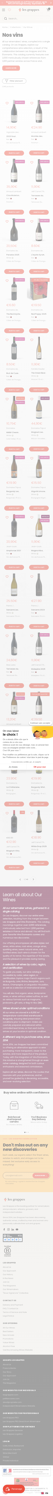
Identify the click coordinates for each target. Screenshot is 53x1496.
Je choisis (13, 767)
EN (46, 1493)
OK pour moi (40, 767)
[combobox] (44, 1493)
